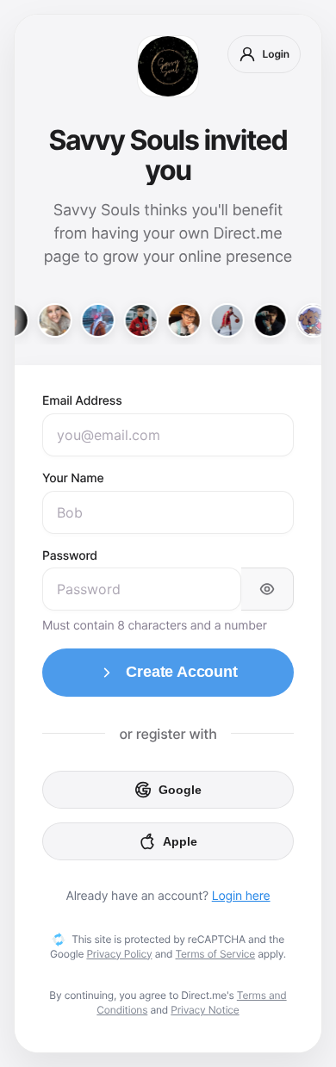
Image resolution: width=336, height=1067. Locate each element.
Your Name (72, 478)
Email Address (82, 401)
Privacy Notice (205, 1009)
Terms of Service (216, 953)
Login (276, 53)
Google (180, 790)
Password (69, 556)
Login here (241, 896)
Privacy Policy (119, 953)
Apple (179, 841)
